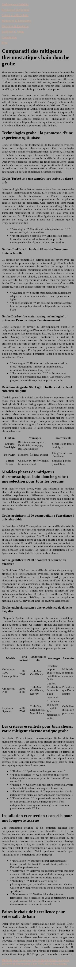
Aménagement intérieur (15, 4)
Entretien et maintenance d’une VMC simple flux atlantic (34, 963)
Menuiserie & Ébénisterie (16, 20)
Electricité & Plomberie (15, 26)
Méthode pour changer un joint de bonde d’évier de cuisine (35, 960)
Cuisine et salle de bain (15, 15)
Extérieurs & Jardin (13, 31)
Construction (9, 37)
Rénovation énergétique (15, 9)
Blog (4, 42)
